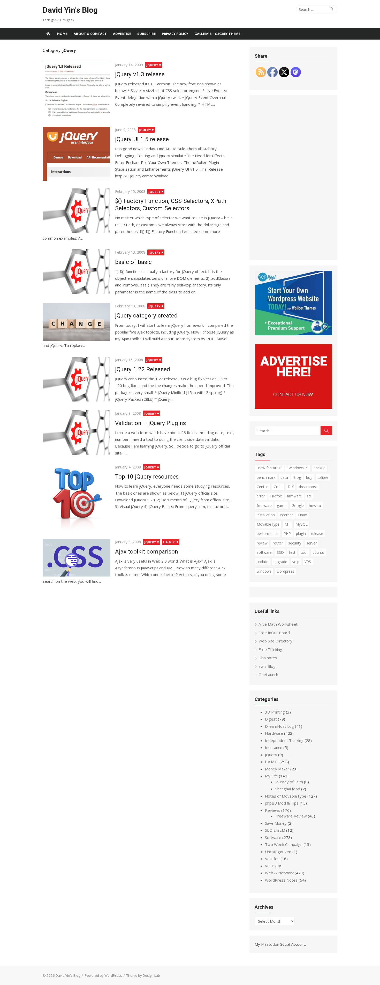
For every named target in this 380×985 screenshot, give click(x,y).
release (317, 533)
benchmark (266, 477)
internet (286, 514)
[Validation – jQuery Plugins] (76, 432)
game (281, 505)
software (264, 552)
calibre (322, 477)
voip (295, 561)
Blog (297, 477)
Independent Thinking (284, 740)
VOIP (269, 865)
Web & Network (279, 872)
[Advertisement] (293, 177)
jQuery (152, 65)
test (292, 552)
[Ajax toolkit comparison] (76, 558)
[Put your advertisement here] (293, 407)
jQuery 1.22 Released (142, 369)
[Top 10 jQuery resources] (76, 497)
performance (267, 533)
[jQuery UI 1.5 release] (76, 154)
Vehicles (272, 858)
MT (287, 524)
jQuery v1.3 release (140, 74)
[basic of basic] (76, 271)
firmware (294, 496)
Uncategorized (278, 851)
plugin (301, 533)
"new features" (269, 467)
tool (304, 552)
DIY (291, 486)
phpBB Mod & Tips (282, 803)
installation (266, 514)
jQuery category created (146, 315)
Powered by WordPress (103, 975)
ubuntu (318, 552)
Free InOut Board (274, 632)
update (262, 561)
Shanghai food (287, 788)
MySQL (301, 524)
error (261, 496)
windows (264, 571)
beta (284, 477)
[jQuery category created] (76, 322)
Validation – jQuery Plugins (150, 423)
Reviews (272, 810)
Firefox (276, 496)
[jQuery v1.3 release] (76, 90)
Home (62, 33)
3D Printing (275, 712)
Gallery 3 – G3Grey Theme (217, 33)
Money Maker (277, 768)
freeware (264, 505)
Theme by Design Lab (143, 975)
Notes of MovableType (285, 796)
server (311, 543)
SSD (280, 552)
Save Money (276, 823)
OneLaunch (268, 674)
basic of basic (133, 262)
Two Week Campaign (283, 844)
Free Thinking (270, 649)
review (262, 543)
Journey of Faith (289, 781)
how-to (315, 505)
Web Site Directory (275, 640)
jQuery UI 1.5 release (142, 139)
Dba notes (268, 657)
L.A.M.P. (169, 542)
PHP (287, 533)
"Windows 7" (297, 467)
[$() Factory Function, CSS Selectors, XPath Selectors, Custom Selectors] (76, 210)
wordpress (285, 571)
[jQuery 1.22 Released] (76, 379)
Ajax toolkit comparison (146, 551)
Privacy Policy (175, 33)
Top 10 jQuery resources (147, 476)
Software (273, 837)
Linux (302, 514)
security (294, 543)
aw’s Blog (267, 666)
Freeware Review (291, 816)
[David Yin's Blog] (48, 34)
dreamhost (308, 486)
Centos (263, 486)
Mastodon (270, 944)
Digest (271, 719)
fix (309, 496)
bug (309, 477)
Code (278, 486)
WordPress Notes (281, 880)
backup (319, 467)
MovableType (268, 524)
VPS (308, 561)
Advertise (122, 33)
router (278, 543)
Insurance (273, 747)
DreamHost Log (279, 726)
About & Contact (90, 33)
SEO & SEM (275, 830)
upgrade (280, 561)
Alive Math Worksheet (278, 624)
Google (298, 505)
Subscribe (146, 33)
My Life (271, 775)
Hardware (274, 733)
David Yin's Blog (70, 9)
